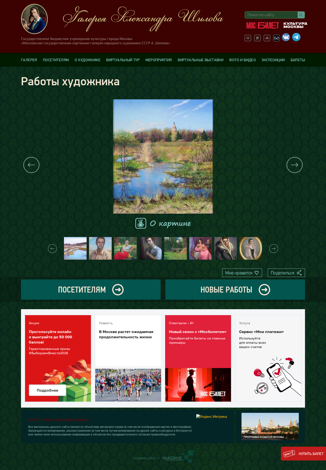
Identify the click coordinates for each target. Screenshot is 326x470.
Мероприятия (159, 60)
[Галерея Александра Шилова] (127, 19)
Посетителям (56, 60)
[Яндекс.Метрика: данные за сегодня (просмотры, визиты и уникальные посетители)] (211, 416)
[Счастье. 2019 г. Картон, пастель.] (200, 248)
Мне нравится (238, 272)
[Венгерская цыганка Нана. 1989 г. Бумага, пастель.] (250, 248)
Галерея (29, 60)
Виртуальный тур (123, 60)
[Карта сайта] (267, 40)
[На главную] (248, 40)
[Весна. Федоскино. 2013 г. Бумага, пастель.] (75, 248)
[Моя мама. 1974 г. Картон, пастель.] (225, 248)
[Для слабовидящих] (276, 40)
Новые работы (226, 289)
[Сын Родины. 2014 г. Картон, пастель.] (100, 248)
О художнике (87, 60)
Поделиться (282, 272)
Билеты (298, 60)
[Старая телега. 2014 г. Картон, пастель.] (175, 248)
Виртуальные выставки (200, 60)
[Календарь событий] (257, 40)
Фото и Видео (242, 60)
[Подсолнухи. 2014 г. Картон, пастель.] (125, 248)
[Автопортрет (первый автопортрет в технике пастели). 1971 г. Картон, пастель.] (150, 248)
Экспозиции (273, 60)
